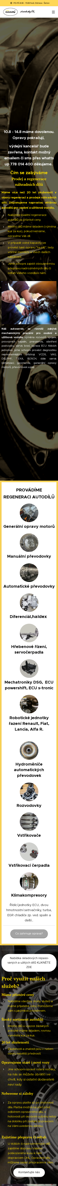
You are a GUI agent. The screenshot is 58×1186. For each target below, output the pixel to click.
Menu (53, 12)
